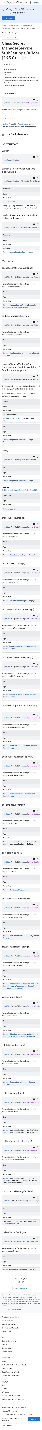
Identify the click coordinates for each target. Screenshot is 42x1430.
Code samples (7, 1368)
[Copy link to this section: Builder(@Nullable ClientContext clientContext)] (18, 172)
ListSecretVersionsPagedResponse (18, 987)
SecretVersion (9, 649)
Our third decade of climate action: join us (17, 1414)
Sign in (36, 3)
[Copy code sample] (37, 100)
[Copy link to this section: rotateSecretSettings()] (27, 1045)
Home (4, 26)
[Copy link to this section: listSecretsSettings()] (24, 997)
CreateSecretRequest (19, 555)
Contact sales (6, 1331)
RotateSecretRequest (19, 1082)
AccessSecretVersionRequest (22, 305)
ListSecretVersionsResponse (20, 985)
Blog (3, 1385)
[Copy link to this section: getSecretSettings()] (24, 853)
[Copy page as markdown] (26, 58)
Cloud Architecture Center (11, 1372)
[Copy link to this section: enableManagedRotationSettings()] (4, 709)
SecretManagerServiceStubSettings (18, 252)
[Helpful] (15, 33)
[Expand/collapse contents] (14, 64)
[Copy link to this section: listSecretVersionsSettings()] (32, 947)
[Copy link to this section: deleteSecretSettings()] (27, 564)
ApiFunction (8, 418)
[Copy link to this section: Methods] (16, 261)
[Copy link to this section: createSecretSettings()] (27, 518)
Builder (6, 305)
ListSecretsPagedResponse (22, 1036)
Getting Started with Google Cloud (14, 1365)
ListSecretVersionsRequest (22, 984)
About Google (6, 1407)
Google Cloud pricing (9, 1324)
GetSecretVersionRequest (21, 936)
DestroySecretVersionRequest (23, 646)
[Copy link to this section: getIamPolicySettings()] (27, 805)
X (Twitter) (5, 1392)
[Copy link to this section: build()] (10, 451)
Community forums (9, 1341)
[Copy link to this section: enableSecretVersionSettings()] (35, 757)
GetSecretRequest (18, 890)
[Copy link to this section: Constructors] (21, 144)
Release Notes (7, 1348)
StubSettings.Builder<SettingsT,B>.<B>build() (19, 490)
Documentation (14, 26)
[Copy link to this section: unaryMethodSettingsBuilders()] (35, 1191)
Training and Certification (10, 1375)
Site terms (24, 1407)
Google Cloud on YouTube (11, 1396)
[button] (21, 135)
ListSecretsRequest (18, 1034)
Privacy (16, 1407)
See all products (7, 1321)
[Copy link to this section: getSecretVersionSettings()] (32, 899)
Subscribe (35, 1419)
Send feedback (10, 38)
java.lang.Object (8, 124)
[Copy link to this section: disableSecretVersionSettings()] (35, 657)
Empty (31, 601)
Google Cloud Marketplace (11, 1328)
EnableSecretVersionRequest (22, 794)
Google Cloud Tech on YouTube (13, 1399)
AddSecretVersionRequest (21, 353)
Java (31, 9)
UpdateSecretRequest (19, 1269)
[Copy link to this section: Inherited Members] (30, 134)
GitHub (4, 1361)
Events (4, 1389)
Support (5, 1345)
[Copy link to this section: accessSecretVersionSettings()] (35, 268)
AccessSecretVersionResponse (16, 307)
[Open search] (26, 2)
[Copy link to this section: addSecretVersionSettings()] (32, 316)
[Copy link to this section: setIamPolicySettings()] (27, 1093)
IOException (8, 509)
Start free (8, 18)
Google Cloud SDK (15, 9)
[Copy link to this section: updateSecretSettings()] (28, 1232)
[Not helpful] (19, 33)
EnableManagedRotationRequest (23, 746)
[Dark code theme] (34, 100)
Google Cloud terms (10, 1411)
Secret (32, 555)
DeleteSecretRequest (19, 601)
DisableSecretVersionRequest (23, 695)
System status (7, 1352)
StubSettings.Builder (26, 124)
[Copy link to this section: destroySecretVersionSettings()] (36, 609)
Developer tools (27, 26)
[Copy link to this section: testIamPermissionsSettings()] (34, 1141)
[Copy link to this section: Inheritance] (17, 118)
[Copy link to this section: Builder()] (12, 151)
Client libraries (17, 12)
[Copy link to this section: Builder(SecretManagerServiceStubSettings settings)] (21, 218)
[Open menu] (3, 2)
